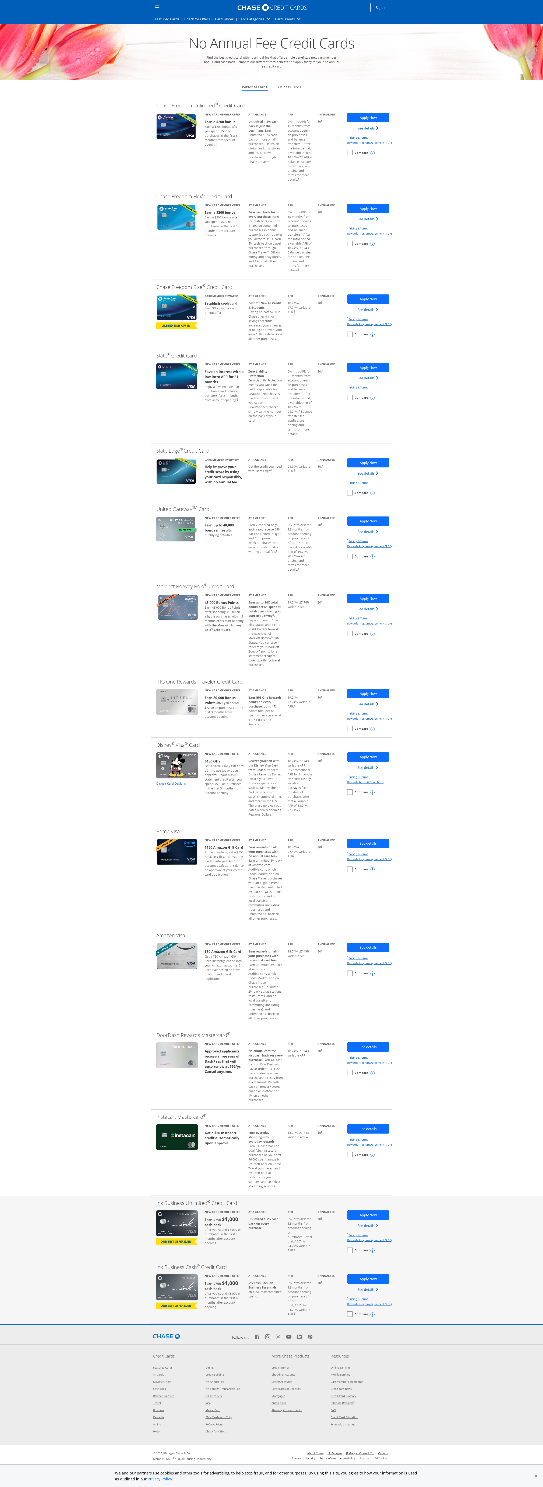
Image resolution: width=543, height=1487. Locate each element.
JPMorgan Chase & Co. (360, 1453)
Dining (210, 1367)
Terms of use (328, 1458)
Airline (157, 1424)
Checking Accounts (283, 1374)
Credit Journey (281, 1367)
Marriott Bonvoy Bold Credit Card (195, 586)
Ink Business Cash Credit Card (191, 1266)
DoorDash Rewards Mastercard (193, 1034)
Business (158, 1410)
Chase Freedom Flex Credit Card (194, 196)
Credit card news (341, 1389)
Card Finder (225, 19)
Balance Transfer (163, 1396)
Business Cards (289, 87)
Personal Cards (255, 87)
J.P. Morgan (335, 1453)
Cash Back (159, 1389)
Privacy (296, 1458)
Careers (383, 1453)
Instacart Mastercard (181, 1116)
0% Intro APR (214, 1396)
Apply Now (374, 117)
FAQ (333, 1410)
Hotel (156, 1431)
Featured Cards (168, 19)
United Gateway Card (182, 508)
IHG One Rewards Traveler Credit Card (199, 681)
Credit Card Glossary (343, 1396)
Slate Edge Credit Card (182, 450)
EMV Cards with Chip (219, 1417)
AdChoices (381, 1458)
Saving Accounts (282, 1382)
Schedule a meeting (343, 1424)
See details (368, 128)
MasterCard (213, 1410)
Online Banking (340, 1367)
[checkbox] (357, 152)
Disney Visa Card (178, 744)
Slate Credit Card (176, 355)
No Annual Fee (215, 1382)
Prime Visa (168, 831)
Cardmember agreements (347, 1382)
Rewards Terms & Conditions (365, 782)
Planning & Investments (287, 1410)
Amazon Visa (170, 935)
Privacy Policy (160, 1478)
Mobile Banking (340, 1374)
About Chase (315, 1453)
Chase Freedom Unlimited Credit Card (200, 105)
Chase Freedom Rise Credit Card (194, 286)
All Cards (158, 1374)
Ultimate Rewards (342, 1403)
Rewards (158, 1417)
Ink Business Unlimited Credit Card (196, 1202)
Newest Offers (162, 1382)
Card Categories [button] (255, 19)
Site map (364, 1458)
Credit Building (215, 1374)
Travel (157, 1403)
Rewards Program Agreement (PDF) (369, 143)
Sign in (384, 7)
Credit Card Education (344, 1417)
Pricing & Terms (358, 137)
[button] (536, 1476)
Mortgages (278, 1396)
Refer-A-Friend (215, 1424)
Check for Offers (198, 19)
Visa (208, 1403)
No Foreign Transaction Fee (223, 1389)
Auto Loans (279, 1403)
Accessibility (347, 1458)
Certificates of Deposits (286, 1389)
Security (310, 1458)
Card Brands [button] (289, 19)
